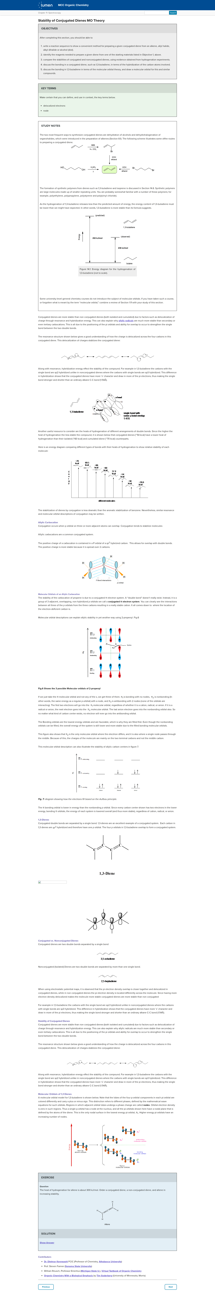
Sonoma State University (78, 1266)
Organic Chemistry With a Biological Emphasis (68, 1275)
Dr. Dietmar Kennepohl (56, 1261)
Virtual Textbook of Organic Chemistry (121, 1271)
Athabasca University (110, 1261)
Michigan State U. (90, 1271)
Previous (46, 1287)
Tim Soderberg (104, 1275)
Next (171, 1287)
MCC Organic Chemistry (73, 5)
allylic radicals (126, 320)
